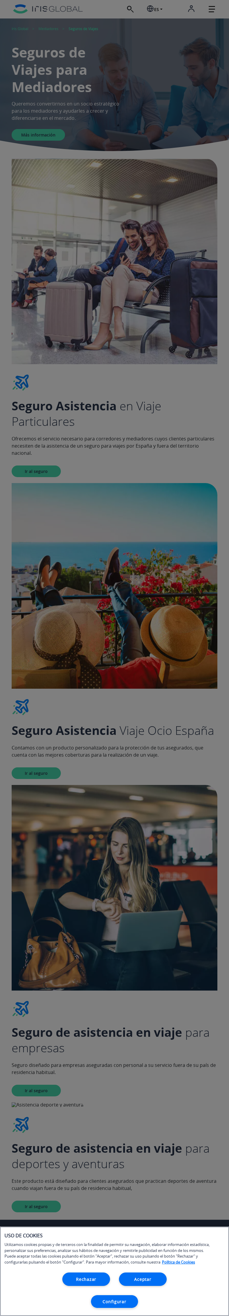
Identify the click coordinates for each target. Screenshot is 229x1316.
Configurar (114, 1301)
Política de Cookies (178, 1262)
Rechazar (86, 1279)
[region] (114, 1271)
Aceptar (142, 1279)
